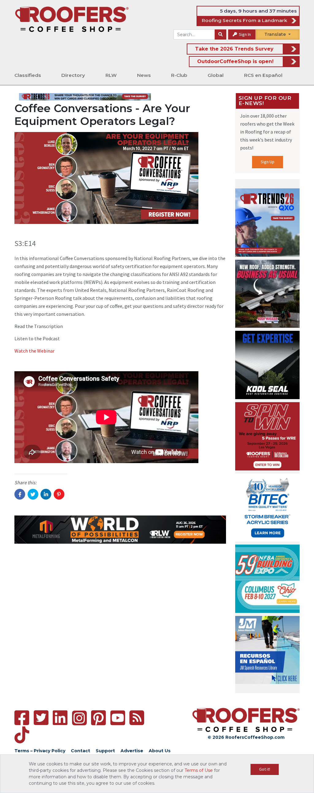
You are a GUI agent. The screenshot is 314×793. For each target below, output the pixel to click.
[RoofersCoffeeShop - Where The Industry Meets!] (71, 19)
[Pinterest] (98, 717)
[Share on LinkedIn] (45, 494)
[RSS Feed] (136, 717)
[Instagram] (79, 718)
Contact (80, 750)
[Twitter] (41, 717)
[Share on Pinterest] (59, 494)
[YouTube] (117, 717)
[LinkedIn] (60, 717)
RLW (111, 75)
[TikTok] (21, 735)
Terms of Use (199, 770)
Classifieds (27, 75)
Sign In (244, 34)
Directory (73, 75)
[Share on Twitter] (33, 494)
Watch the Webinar (34, 351)
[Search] (220, 34)
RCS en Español (263, 75)
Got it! (264, 769)
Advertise (132, 750)
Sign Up (267, 161)
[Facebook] (21, 717)
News (144, 75)
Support (105, 750)
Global (216, 75)
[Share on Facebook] (19, 494)
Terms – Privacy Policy (39, 750)
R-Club (179, 75)
